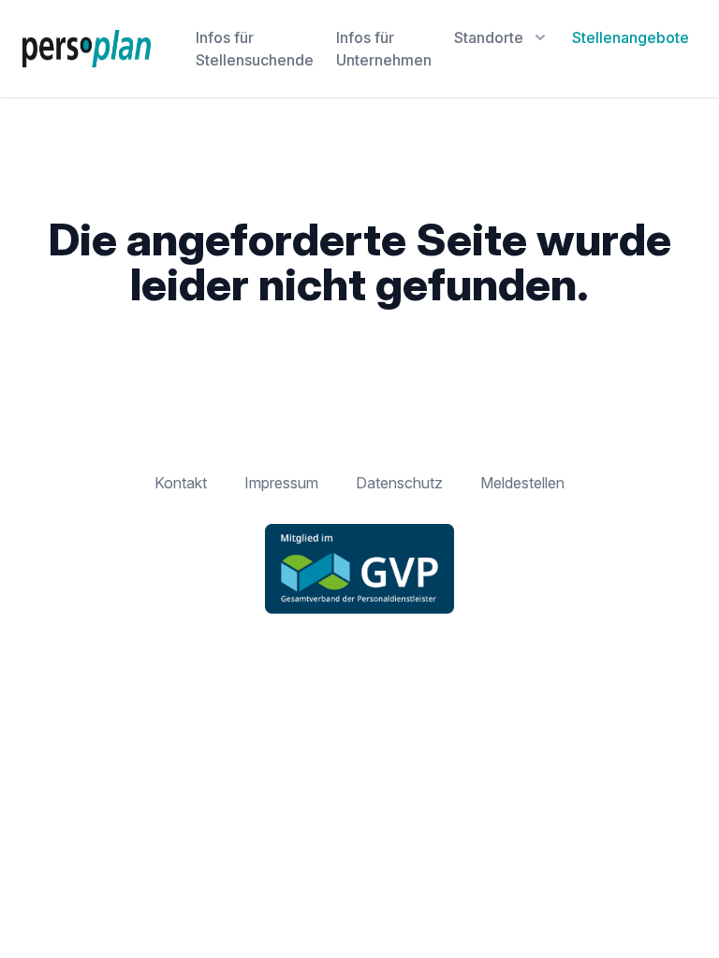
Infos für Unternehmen (384, 48)
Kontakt (180, 482)
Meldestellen (522, 482)
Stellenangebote (630, 37)
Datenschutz (399, 482)
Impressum (281, 482)
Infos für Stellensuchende (255, 48)
